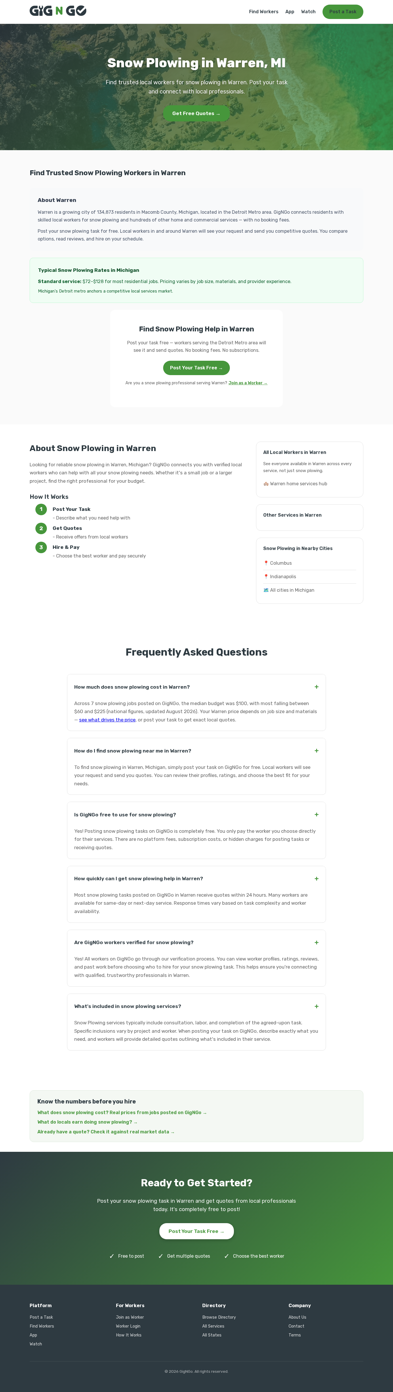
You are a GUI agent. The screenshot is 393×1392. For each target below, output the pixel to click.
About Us (297, 1317)
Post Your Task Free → (196, 368)
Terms (295, 1335)
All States (212, 1335)
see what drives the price (107, 720)
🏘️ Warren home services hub (295, 483)
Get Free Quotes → (196, 113)
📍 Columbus (277, 563)
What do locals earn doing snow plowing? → (87, 1122)
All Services (213, 1326)
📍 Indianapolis (279, 576)
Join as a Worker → (248, 383)
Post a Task (342, 11)
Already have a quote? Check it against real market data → (106, 1132)
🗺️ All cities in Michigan (288, 590)
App (289, 11)
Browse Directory (219, 1317)
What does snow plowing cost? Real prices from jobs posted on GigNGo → (122, 1112)
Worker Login (128, 1326)
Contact (296, 1326)
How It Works (129, 1335)
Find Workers (263, 11)
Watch (308, 11)
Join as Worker (130, 1317)
